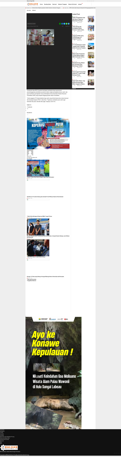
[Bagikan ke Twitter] (64, 23)
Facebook (2, 429)
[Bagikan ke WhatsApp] (66, 23)
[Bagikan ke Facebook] (62, 23)
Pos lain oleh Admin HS (32, 157)
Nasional (54, 4)
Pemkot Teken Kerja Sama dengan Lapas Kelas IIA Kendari (40, 177)
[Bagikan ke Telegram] (69, 23)
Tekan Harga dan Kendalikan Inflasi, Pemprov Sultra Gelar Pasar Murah (78, 28)
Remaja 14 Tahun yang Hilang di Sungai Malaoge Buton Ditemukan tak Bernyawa (45, 276)
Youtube (2, 434)
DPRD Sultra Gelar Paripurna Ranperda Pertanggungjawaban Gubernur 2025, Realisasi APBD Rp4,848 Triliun (90, 7)
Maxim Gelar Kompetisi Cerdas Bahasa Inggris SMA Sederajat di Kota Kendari (78, 55)
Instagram (2, 431)
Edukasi (34, 10)
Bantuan (2, 440)
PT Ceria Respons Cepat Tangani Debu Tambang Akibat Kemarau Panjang (78, 46)
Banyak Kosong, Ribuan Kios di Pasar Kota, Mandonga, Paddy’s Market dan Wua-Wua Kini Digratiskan (78, 64)
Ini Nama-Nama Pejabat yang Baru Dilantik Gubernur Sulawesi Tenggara (46, 7)
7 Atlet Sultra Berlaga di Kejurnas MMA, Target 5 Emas (39, 216)
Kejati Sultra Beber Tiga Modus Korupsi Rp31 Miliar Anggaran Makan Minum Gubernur (78, 82)
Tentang (2, 435)
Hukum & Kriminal (72, 4)
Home (41, 4)
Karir (1, 443)
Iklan (1, 442)
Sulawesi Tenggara (62, 4)
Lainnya (80, 4)
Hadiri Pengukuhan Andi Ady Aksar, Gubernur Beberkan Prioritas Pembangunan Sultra (78, 19)
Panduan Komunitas (4, 439)
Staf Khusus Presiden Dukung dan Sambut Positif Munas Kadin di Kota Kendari (45, 196)
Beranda (29, 10)
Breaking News (47, 4)
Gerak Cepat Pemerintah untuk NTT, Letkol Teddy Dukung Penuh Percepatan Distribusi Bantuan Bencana (79, 73)
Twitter (1, 432)
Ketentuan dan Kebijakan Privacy (7, 436)
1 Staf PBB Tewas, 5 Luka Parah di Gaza (36, 256)
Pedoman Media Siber (5, 438)
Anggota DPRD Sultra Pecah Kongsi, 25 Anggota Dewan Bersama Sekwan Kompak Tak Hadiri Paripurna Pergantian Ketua (78, 37)
